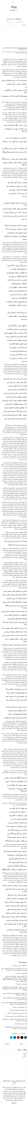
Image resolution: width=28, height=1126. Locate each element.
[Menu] (14, 1116)
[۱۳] (21, 791)
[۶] (5, 236)
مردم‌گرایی (15, 1033)
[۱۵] (3, 869)
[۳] (4, 141)
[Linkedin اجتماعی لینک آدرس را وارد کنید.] (14, 1037)
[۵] (23, 165)
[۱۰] (20, 516)
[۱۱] (3, 645)
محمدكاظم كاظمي (20, 21)
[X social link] (21, 1037)
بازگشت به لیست (14, 1043)
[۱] (7, 75)
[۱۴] (6, 841)
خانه (18, 10)
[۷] (21, 319)
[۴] (3, 152)
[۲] (23, 131)
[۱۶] (21, 932)
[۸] (22, 361)
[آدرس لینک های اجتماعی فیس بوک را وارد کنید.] (25, 1037)
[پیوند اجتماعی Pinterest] (18, 1037)
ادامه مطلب (14, 1102)
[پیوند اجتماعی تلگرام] (11, 1037)
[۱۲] (5, 718)
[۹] (20, 454)
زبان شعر (23, 1033)
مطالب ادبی (12, 10)
